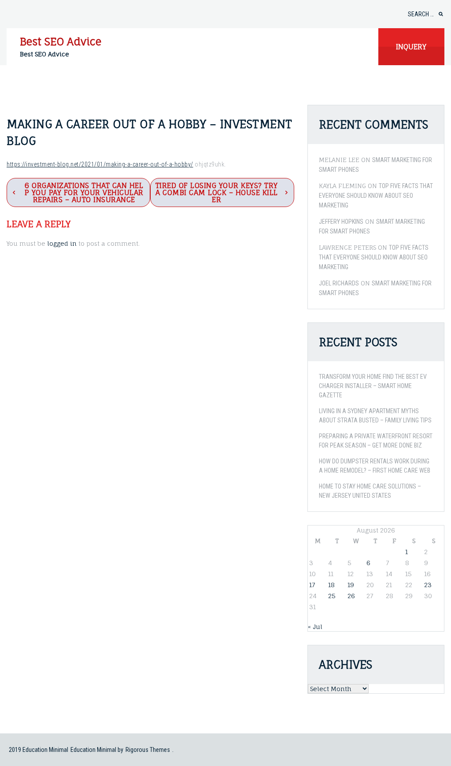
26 (351, 595)
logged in (62, 243)
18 (331, 584)
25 (332, 595)
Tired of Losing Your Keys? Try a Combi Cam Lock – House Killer (216, 192)
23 (428, 584)
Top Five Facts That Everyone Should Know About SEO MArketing (376, 195)
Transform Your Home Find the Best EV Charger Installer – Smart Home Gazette (373, 386)
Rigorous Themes (148, 750)
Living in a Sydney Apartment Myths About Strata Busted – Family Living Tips (375, 415)
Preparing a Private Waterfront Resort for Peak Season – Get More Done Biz (376, 441)
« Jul (315, 626)
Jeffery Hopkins (341, 221)
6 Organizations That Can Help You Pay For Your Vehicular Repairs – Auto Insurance (84, 192)
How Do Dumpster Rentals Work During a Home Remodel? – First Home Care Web (374, 466)
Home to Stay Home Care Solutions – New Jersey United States (370, 491)
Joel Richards (339, 283)
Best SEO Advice (60, 41)
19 (350, 584)
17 (312, 584)
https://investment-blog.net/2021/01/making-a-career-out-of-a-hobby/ (100, 164)
